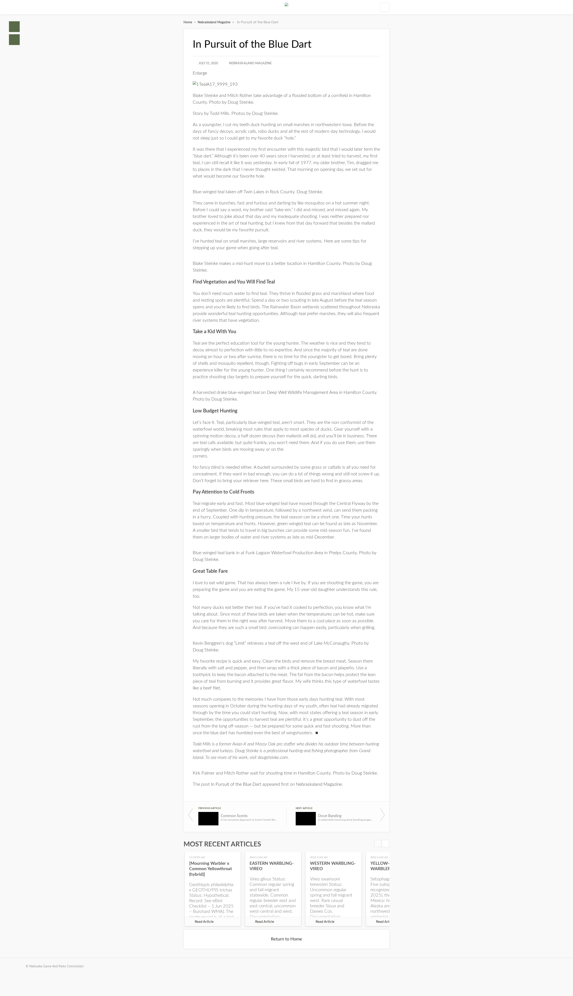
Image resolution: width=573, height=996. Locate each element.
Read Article (204, 921)
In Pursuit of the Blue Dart (236, 784)
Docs (14, 39)
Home (14, 26)
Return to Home (286, 939)
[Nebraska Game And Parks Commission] (286, 7)
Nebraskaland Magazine (214, 22)
